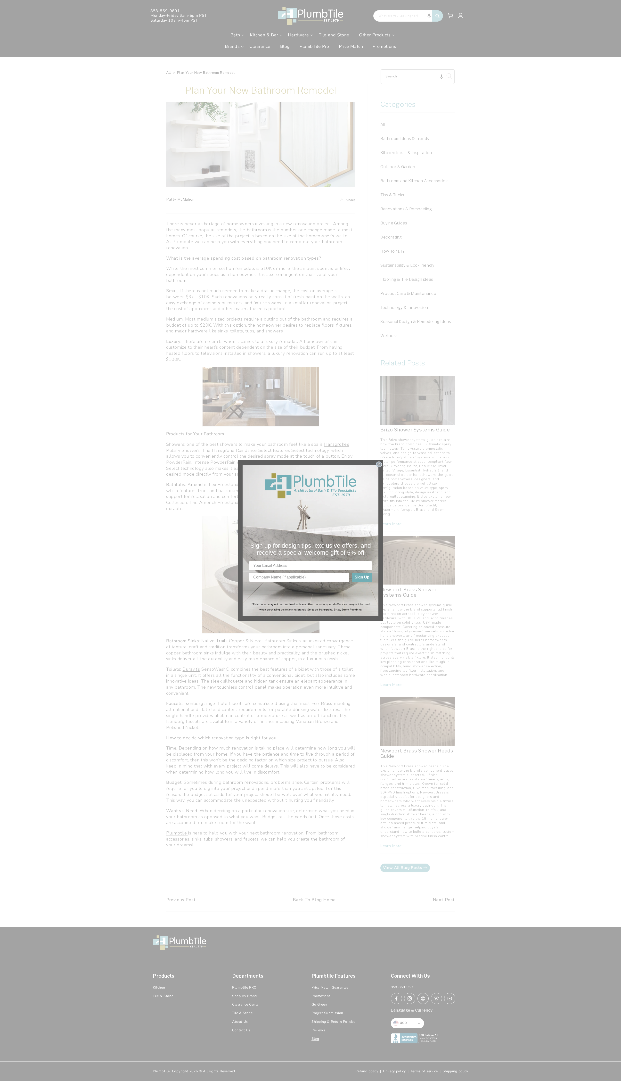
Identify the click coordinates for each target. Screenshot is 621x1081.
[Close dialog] (378, 464)
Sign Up (362, 577)
